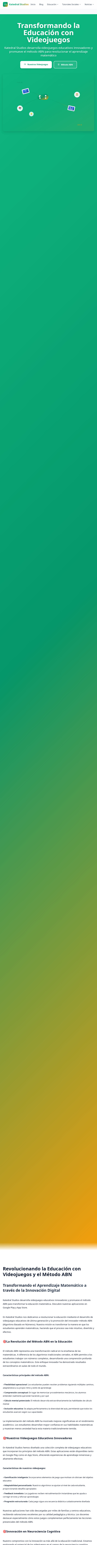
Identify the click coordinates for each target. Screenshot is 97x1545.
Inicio (33, 4)
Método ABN (67, 64)
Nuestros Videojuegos (37, 64)
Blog (41, 4)
